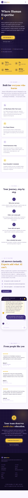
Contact (2, 481)
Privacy (16, 478)
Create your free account (13, 443)
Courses (2, 470)
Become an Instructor (19, 473)
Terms (16, 479)
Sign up (16, 470)
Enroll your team (6, 45)
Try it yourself (6, 294)
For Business (3, 473)
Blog (2, 479)
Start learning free (7, 40)
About (2, 478)
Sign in (16, 471)
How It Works (3, 471)
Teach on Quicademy (14, 448)
